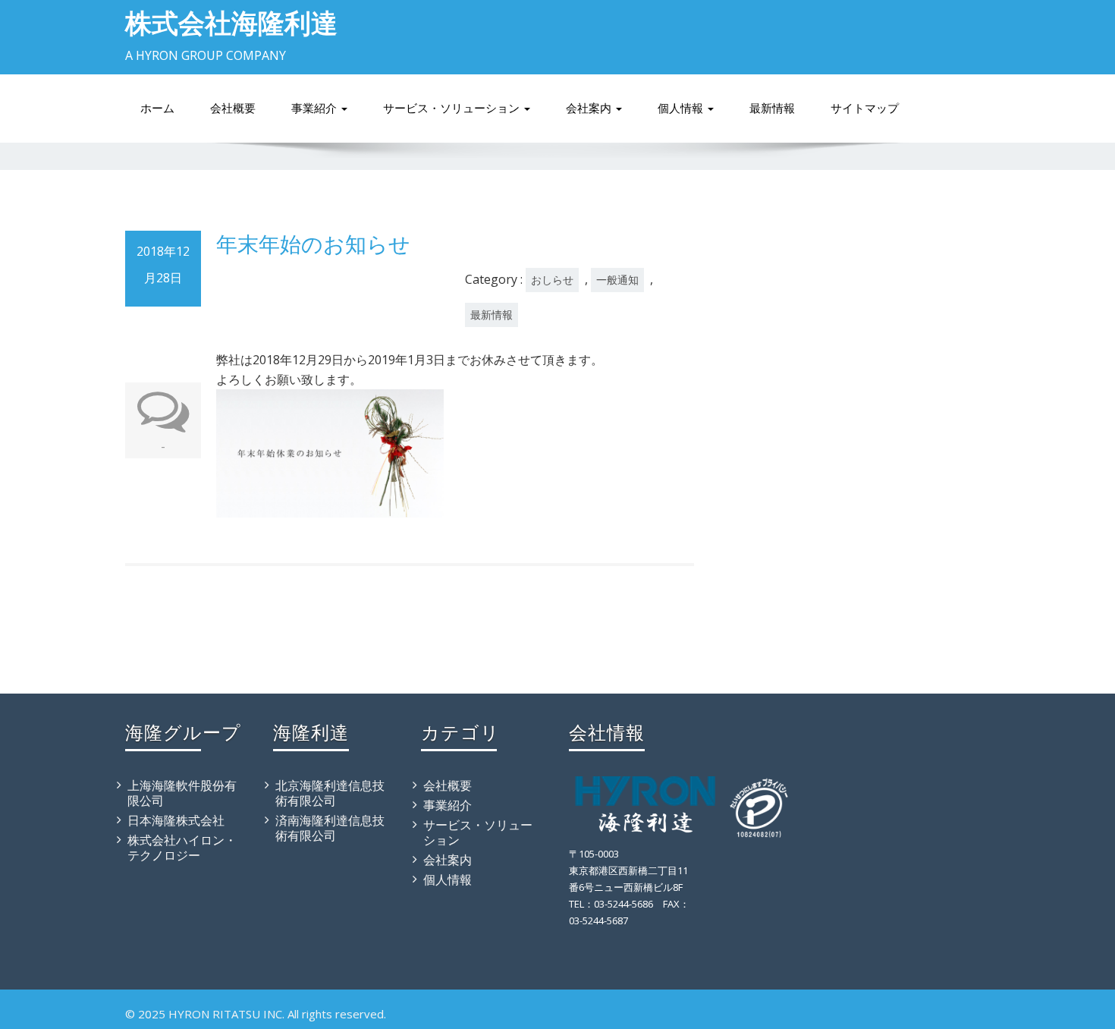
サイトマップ (865, 108)
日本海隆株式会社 (176, 820)
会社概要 (233, 108)
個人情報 (682, 108)
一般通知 (617, 279)
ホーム (157, 108)
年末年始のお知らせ (313, 243)
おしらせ (552, 279)
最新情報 (772, 108)
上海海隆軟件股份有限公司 (182, 793)
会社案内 (590, 108)
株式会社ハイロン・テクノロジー (182, 848)
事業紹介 (315, 108)
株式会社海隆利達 (231, 22)
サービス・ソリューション (453, 108)
